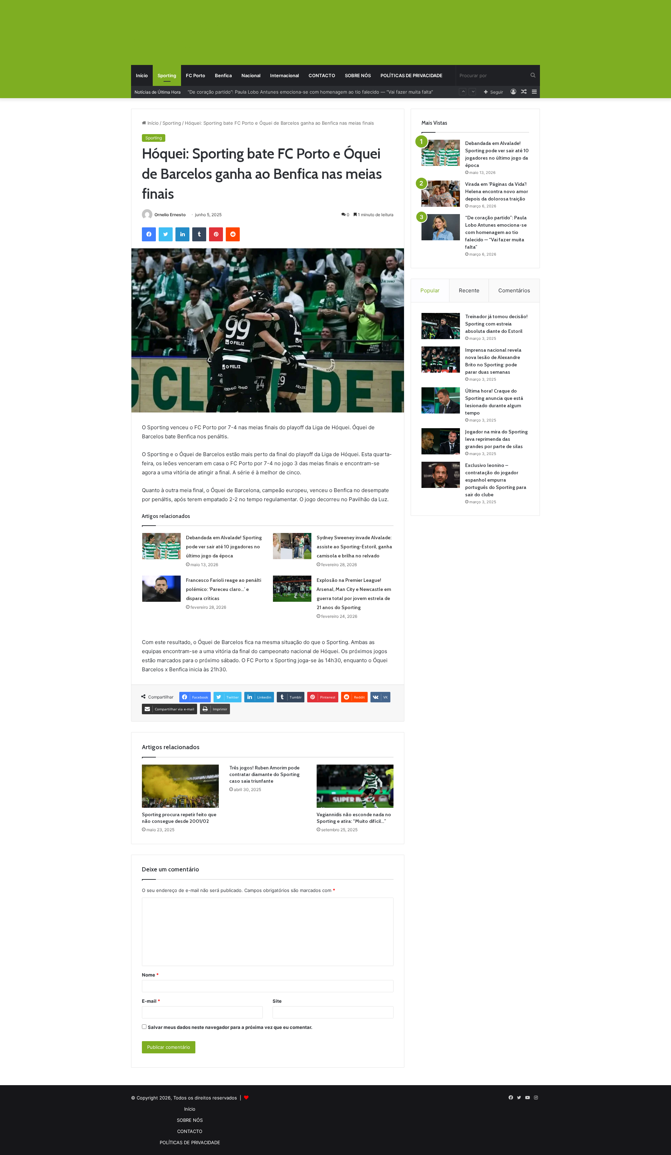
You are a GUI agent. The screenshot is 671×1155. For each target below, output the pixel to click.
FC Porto (195, 75)
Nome (150, 975)
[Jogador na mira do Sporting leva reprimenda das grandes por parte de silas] (440, 441)
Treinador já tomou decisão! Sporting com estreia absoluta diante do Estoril (496, 323)
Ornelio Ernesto (170, 214)
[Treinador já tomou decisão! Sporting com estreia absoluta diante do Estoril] (440, 326)
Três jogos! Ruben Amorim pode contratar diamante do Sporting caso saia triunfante (264, 774)
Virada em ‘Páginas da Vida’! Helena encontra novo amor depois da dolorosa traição (496, 191)
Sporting (167, 75)
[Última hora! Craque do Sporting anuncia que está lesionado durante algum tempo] (440, 400)
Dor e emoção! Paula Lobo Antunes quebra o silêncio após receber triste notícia (275, 92)
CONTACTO (322, 75)
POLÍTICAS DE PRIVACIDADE (411, 75)
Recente (469, 290)
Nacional (250, 75)
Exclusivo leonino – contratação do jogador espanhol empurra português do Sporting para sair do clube (495, 480)
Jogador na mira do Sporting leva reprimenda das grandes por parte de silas (496, 439)
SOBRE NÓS (358, 75)
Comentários (514, 290)
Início (142, 75)
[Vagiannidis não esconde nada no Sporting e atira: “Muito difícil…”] (355, 786)
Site (277, 1001)
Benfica (223, 75)
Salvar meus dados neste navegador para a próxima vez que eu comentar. (230, 1027)
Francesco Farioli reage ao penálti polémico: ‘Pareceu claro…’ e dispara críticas (223, 589)
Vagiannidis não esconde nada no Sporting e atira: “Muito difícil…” (354, 817)
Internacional (284, 75)
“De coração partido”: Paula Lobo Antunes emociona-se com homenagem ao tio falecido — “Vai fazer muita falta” (496, 232)
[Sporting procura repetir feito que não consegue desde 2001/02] (180, 786)
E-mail (151, 1001)
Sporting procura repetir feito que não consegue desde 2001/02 (179, 817)
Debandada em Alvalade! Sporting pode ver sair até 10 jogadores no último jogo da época (224, 546)
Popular (430, 290)
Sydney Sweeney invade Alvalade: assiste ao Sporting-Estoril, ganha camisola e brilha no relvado (354, 546)
